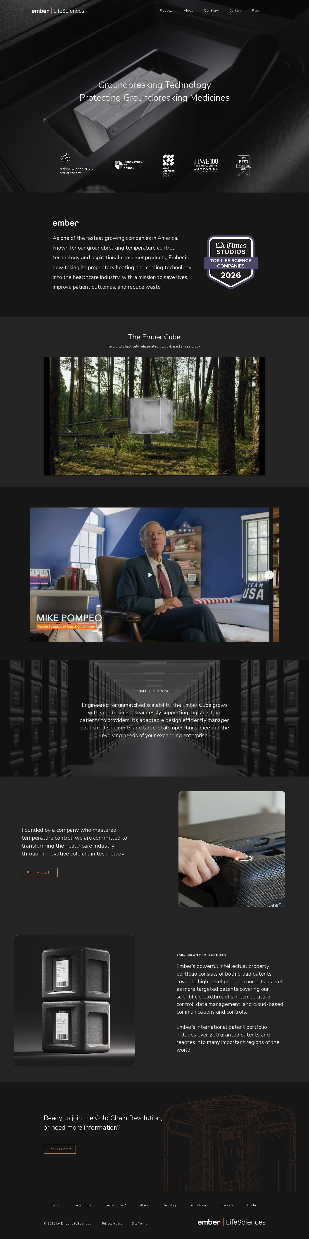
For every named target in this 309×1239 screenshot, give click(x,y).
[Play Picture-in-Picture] (251, 469)
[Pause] (49, 469)
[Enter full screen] (259, 469)
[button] (166, 11)
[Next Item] (269, 574)
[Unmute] (57, 469)
